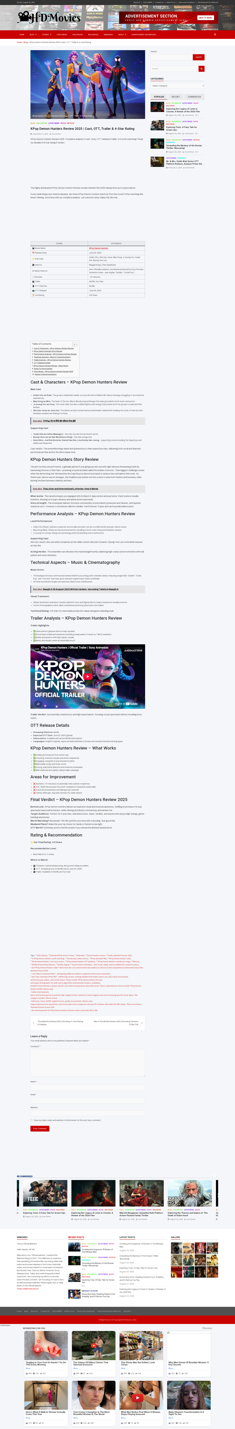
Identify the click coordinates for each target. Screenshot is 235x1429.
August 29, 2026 (174, 133)
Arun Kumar (56, 134)
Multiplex (170, 106)
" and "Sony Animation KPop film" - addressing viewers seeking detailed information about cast (69, 976)
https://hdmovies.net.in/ (28, 1289)
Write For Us (171, 2)
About (121, 34)
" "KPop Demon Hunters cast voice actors (47, 961)
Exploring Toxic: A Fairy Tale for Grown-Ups (138, 1268)
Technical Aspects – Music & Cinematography (52, 357)
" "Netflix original (62, 964)
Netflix (70, 123)
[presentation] (212, 1176)
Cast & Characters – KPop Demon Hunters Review (54, 348)
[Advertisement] (87, 166)
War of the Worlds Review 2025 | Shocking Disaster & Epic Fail (116, 1023)
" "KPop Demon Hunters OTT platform (80, 961)
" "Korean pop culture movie (76, 958)
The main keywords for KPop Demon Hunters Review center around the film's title (64, 1010)
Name (33, 1082)
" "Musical (135, 961)
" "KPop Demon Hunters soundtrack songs (113, 961)
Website (34, 1108)
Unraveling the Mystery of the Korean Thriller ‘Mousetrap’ (184, 146)
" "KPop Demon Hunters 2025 (119, 958)
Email (33, 1095)
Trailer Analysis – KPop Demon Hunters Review (52, 360)
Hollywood (77, 34)
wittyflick (127, 1311)
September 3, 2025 (40, 134)
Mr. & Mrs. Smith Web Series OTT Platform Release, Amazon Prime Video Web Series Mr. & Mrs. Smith (185, 164)
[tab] (159, 97)
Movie (63, 123)
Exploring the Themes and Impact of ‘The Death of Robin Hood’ (140, 1214)
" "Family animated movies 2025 (119, 955)
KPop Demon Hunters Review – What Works (51, 366)
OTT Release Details (42, 363)
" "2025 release (41, 955)
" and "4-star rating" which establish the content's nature (115, 964)
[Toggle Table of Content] (73, 344)
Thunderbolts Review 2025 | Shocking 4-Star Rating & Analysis (60, 1023)
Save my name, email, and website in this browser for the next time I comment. (67, 1120)
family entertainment (39, 992)
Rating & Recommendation (46, 374)
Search (154, 52)
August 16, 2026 (174, 115)
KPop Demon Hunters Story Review (48, 351)
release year (87, 1001)
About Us (137, 2)
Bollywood (93, 34)
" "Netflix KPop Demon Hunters (42, 964)
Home (22, 34)
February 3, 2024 (175, 167)
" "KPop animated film (97, 958)
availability (96, 983)
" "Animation (79, 955)
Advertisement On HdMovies (208, 2)
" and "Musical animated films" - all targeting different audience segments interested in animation (70, 974)
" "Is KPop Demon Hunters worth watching (47, 958)
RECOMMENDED (25, 1176)
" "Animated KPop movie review (61, 955)
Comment (35, 1046)
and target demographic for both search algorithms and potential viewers (60, 983)
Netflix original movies (55, 1001)
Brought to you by (90, 1291)
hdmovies (35, 1001)
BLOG (32, 34)
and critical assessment (118, 976)
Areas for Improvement (43, 369)
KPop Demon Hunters (98, 248)
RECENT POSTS (76, 1237)
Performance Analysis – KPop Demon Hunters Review (55, 354)
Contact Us (159, 2)
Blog (32, 123)
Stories (45, 34)
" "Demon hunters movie (95, 955)
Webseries (108, 34)
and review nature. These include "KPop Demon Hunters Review (76, 980)
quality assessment (73, 1001)
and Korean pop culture (40, 980)
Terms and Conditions (186, 2)
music (42, 1001)
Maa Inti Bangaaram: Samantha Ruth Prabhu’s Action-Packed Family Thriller (93, 1214)
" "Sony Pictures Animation (81, 964)
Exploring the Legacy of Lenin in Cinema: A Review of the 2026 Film (183, 110)
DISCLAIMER (147, 2)
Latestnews (62, 34)
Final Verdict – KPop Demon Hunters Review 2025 (53, 372)
